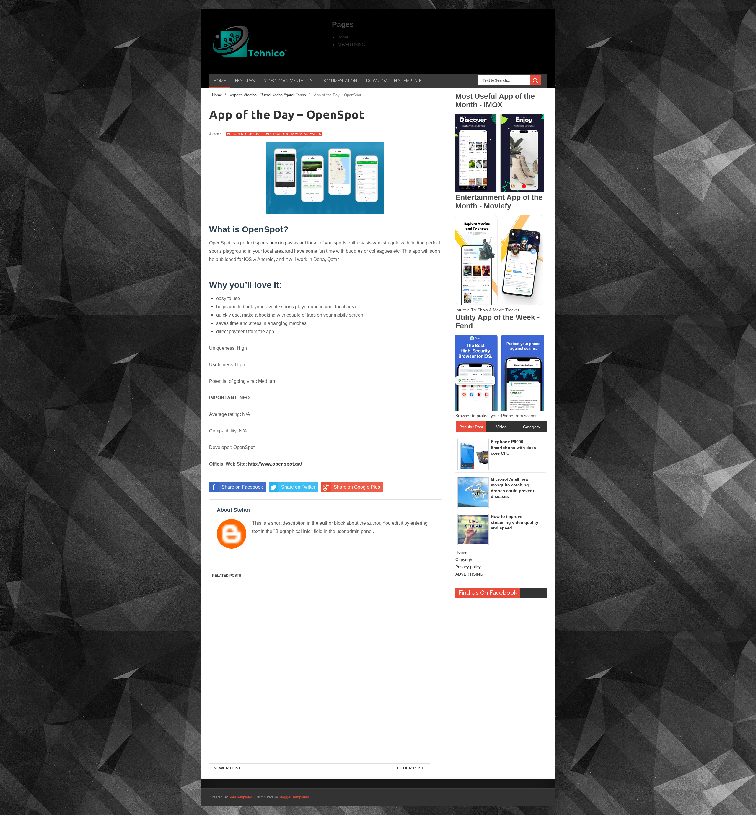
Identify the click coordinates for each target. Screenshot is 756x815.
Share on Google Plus (357, 487)
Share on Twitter (298, 487)
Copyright (464, 559)
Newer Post (227, 768)
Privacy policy (468, 566)
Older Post (410, 768)
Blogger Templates (294, 797)
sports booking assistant (280, 242)
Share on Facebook (242, 487)
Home (342, 37)
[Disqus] (325, 687)
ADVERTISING (351, 44)
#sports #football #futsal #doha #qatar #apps (274, 133)
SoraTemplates (241, 797)
